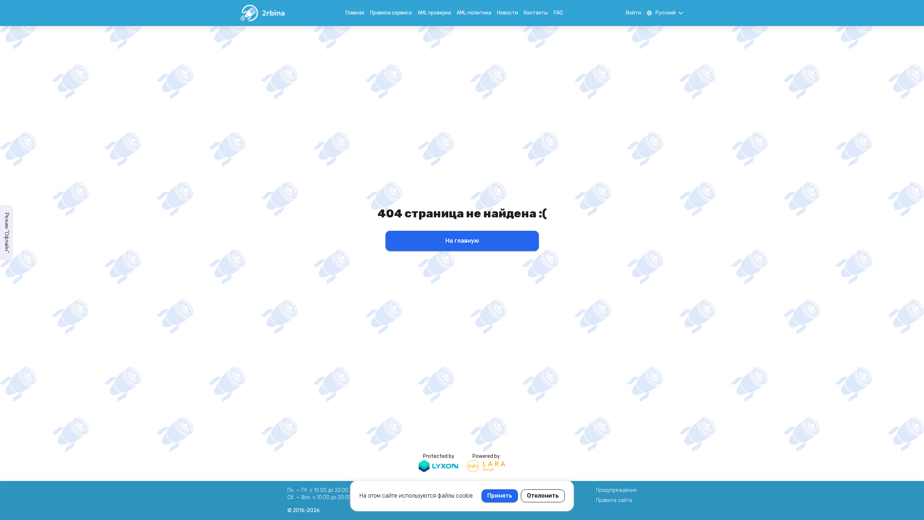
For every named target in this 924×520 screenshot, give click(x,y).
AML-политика (474, 13)
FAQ (558, 13)
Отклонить (543, 495)
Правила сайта (614, 500)
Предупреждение (616, 490)
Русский (665, 13)
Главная (354, 13)
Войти (633, 13)
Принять (499, 495)
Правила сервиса (391, 13)
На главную (462, 240)
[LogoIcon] (262, 13)
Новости (507, 13)
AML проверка (434, 13)
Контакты (536, 13)
